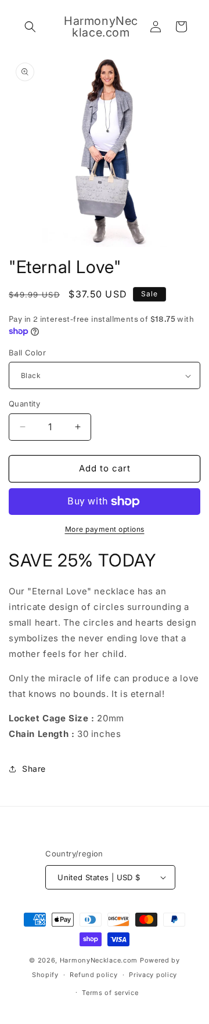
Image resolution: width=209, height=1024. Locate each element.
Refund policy (93, 975)
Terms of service (110, 993)
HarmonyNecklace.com (99, 960)
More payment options (105, 529)
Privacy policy (153, 975)
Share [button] (34, 769)
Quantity (24, 403)
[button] (30, 26)
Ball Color (27, 352)
